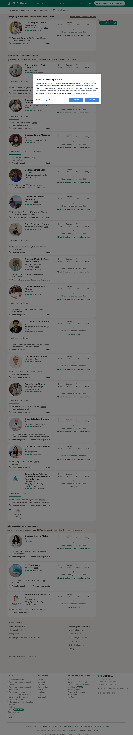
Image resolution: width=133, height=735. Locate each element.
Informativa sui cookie (79, 93)
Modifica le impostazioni (45, 100)
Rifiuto (76, 100)
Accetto (92, 100)
